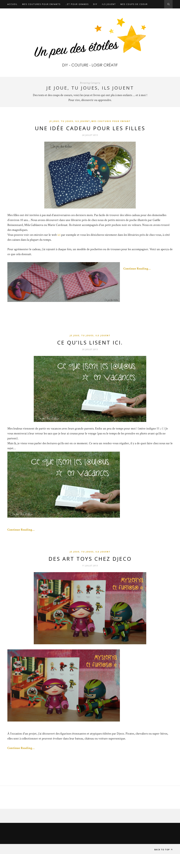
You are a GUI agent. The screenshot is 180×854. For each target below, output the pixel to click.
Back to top (162, 849)
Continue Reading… (137, 269)
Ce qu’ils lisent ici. (90, 342)
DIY (95, 4)
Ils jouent (109, 4)
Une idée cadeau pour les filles (90, 128)
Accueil (12, 4)
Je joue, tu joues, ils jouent (69, 121)
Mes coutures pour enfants (41, 4)
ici (58, 235)
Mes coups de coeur (134, 4)
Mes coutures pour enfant (111, 121)
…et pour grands (77, 4)
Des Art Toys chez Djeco (90, 558)
